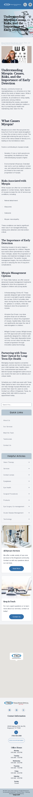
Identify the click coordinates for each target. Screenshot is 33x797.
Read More (16, 568)
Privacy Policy (20, 792)
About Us (6, 420)
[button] (1, 4)
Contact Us (7, 445)
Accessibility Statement (9, 792)
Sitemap (27, 792)
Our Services (7, 427)
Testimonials (7, 439)
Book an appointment (16, 740)
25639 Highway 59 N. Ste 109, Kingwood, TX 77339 (16, 727)
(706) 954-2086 (17, 736)
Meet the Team (8, 433)
